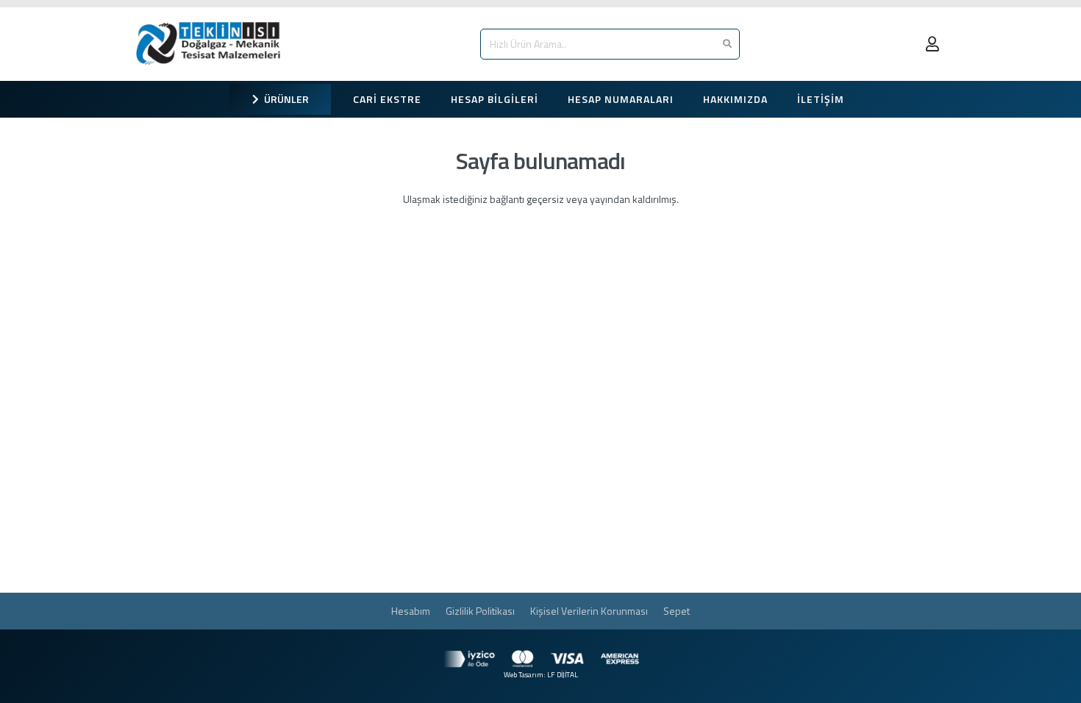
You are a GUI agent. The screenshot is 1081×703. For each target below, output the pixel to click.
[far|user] (935, 43)
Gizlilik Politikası (480, 610)
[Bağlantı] (212, 44)
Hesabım (410, 610)
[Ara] (727, 44)
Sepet (676, 610)
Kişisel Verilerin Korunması (589, 610)
